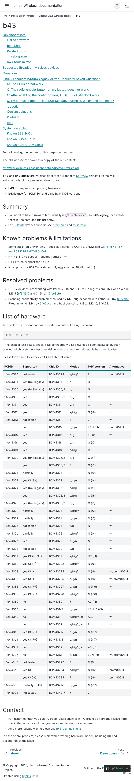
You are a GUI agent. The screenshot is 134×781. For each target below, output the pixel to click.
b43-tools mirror (19, 62)
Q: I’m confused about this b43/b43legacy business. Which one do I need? (60, 101)
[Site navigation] (7, 6)
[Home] (5, 16)
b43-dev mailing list (69, 728)
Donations (10, 73)
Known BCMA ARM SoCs (25, 145)
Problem (13, 117)
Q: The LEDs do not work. (25, 84)
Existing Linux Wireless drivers (55, 15)
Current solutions (19, 111)
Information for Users (22, 15)
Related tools (16, 51)
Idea (10, 123)
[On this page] (127, 6)
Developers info (14, 35)
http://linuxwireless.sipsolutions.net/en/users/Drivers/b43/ (41, 168)
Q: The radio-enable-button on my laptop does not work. (48, 89)
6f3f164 (23, 293)
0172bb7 (123, 299)
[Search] (117, 6)
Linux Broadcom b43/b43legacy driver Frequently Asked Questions (51, 79)
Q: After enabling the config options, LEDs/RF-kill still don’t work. (53, 95)
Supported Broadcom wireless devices (31, 67)
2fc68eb (54, 293)
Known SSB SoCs (19, 133)
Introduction (11, 106)
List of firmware (18, 40)
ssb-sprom (19, 56)
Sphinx (26, 776)
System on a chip (15, 128)
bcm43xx (14, 46)
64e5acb (45, 303)
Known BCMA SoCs (21, 139)
